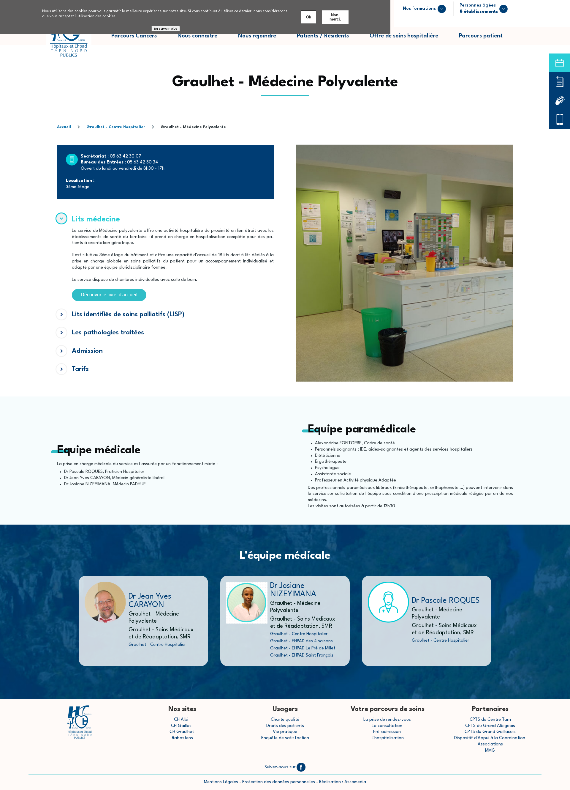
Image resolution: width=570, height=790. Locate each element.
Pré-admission (387, 732)
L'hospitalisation (388, 738)
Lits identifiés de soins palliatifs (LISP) (128, 314)
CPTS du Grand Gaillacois (490, 732)
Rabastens (182, 738)
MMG (490, 750)
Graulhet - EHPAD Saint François (301, 655)
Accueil (64, 127)
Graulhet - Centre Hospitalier (115, 127)
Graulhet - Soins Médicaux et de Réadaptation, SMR (161, 633)
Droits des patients (285, 726)
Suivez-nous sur (281, 767)
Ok (308, 17)
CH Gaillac (181, 726)
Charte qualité (285, 719)
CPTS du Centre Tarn (490, 719)
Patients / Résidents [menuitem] (328, 39)
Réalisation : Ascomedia (342, 782)
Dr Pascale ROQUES (446, 601)
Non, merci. (335, 16)
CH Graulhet (182, 732)
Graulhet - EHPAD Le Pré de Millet (302, 648)
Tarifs (80, 369)
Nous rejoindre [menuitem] (262, 39)
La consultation (387, 726)
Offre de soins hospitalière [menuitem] (404, 36)
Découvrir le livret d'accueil (109, 294)
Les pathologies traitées (108, 332)
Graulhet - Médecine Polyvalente (154, 617)
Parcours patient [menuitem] (486, 39)
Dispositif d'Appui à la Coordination (490, 738)
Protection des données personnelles (278, 782)
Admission (87, 351)
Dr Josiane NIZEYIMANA (293, 590)
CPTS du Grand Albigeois (490, 726)
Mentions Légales (221, 782)
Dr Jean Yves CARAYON (150, 601)
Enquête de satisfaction (285, 738)
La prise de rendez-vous (387, 719)
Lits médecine (96, 219)
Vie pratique (285, 732)
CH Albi (181, 719)
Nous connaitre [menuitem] (203, 39)
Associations (490, 744)
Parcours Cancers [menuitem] (139, 39)
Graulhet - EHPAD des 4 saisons (301, 641)
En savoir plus (166, 29)
